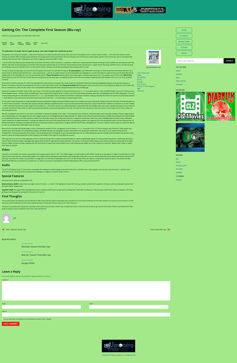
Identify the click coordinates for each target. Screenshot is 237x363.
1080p (139, 75)
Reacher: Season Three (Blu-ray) (36, 255)
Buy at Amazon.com (153, 67)
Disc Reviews (13, 36)
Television (140, 91)
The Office (41, 96)
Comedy (140, 82)
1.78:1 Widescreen (143, 73)
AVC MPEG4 (141, 77)
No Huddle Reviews (27, 243)
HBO (138, 88)
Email (91, 304)
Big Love (82, 91)
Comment (5, 280)
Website (4, 311)
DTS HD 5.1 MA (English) (145, 86)
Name (4, 304)
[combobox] (199, 60)
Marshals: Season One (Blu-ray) (35, 246)
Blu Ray (139, 80)
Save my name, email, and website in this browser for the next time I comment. (28, 319)
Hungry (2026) (27, 263)
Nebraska (80, 128)
